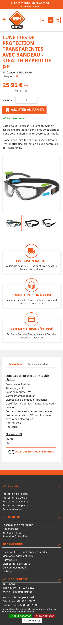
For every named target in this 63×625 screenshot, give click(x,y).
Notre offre (11, 517)
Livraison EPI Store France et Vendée (25, 552)
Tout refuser (46, 615)
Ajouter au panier (24, 109)
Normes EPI (9, 559)
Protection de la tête (15, 493)
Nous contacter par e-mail (18, 597)
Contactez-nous (30, 6)
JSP (16, 76)
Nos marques (10, 528)
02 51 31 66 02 (22, 3)
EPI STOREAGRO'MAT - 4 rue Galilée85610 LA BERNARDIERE (18, 588)
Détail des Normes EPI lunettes (34, 451)
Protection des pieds (15, 505)
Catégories (10, 485)
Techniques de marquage (17, 524)
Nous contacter (14, 579)
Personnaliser (32, 620)
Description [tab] (15, 364)
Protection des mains (15, 501)
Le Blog (7, 571)
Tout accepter (22, 615)
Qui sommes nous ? (14, 567)
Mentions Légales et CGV (17, 556)
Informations (12, 544)
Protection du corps (14, 497)
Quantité (7, 100)
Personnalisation (12, 509)
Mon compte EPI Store (16, 563)
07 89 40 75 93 (40, 3)
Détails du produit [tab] (38, 364)
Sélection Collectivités (16, 536)
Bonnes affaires (11, 532)
